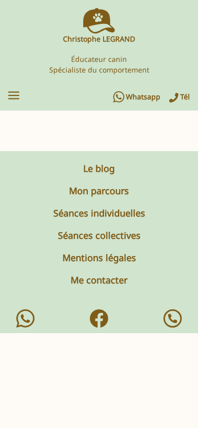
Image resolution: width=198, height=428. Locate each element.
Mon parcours (99, 191)
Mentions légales (99, 258)
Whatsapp (143, 97)
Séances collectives (99, 235)
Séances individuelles (99, 213)
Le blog (99, 168)
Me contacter (99, 280)
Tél (185, 97)
